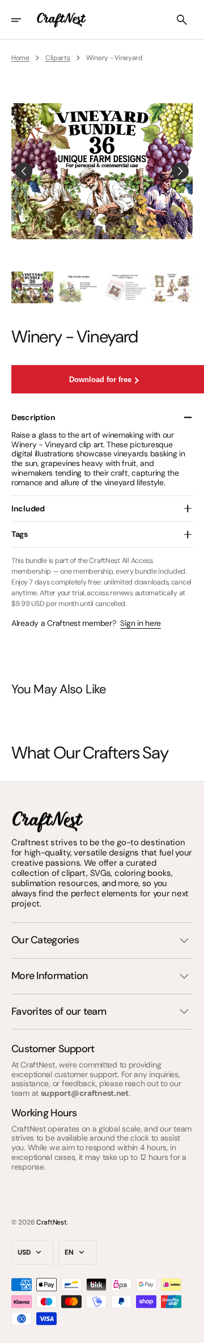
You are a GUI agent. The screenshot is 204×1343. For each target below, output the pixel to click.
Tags (19, 534)
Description (33, 417)
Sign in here (140, 623)
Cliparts (57, 58)
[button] (23, 19)
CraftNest (51, 1222)
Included (28, 508)
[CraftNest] (61, 20)
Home (20, 58)
